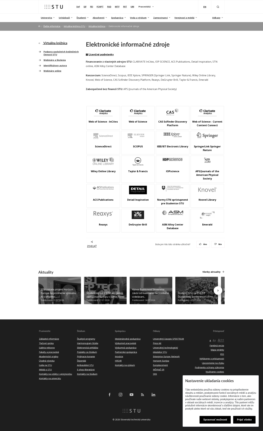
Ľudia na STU (45, 365)
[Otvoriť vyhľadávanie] (218, 6)
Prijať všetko (244, 419)
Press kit (157, 343)
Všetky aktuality (211, 271)
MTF (117, 6)
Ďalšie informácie (51, 26)
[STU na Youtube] (131, 394)
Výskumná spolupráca (125, 347)
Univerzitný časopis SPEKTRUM (168, 338)
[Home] (39, 26)
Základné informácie (49, 338)
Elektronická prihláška (87, 347)
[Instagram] (120, 394)
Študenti (81, 17)
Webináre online (52, 70)
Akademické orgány (48, 356)
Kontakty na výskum (125, 365)
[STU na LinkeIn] (153, 394)
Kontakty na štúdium (87, 374)
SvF (78, 6)
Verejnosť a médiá (184, 17)
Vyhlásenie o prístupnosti (212, 358)
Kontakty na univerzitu (50, 378)
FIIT (125, 6)
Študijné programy (86, 338)
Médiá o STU (45, 369)
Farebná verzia (217, 345)
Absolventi (98, 17)
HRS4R (118, 360)
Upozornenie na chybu (213, 363)
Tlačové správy (46, 343)
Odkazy (216, 17)
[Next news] (218, 290)
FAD (109, 6)
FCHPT (100, 6)
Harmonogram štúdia (87, 343)
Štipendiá (81, 360)
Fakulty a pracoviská (49, 352)
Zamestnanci (160, 17)
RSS (222, 354)
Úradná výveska (46, 360)
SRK (155, 374)
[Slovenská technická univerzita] (54, 7)
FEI (91, 6)
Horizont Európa (161, 360)
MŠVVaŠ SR (158, 369)
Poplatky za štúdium (87, 352)
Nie (220, 244)
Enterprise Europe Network (166, 356)
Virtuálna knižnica (96, 26)
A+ (214, 340)
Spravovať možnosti (215, 419)
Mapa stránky (217, 349)
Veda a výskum (138, 17)
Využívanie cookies (215, 371)
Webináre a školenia (55, 60)
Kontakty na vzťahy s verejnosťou (55, 374)
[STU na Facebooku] (109, 394)
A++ (221, 339)
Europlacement (160, 365)
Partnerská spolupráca (126, 352)
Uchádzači (64, 17)
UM (132, 6)
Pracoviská (145, 6)
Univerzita (46, 17)
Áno (205, 244)
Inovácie (119, 356)
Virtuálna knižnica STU (74, 26)
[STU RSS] (142, 394)
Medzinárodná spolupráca (127, 338)
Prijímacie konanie (86, 356)
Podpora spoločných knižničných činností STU (61, 53)
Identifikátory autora (55, 65)
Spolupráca (117, 17)
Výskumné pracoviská (125, 343)
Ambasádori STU (85, 365)
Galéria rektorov (47, 347)
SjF (85, 6)
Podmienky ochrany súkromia (209, 367)
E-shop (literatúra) (86, 369)
